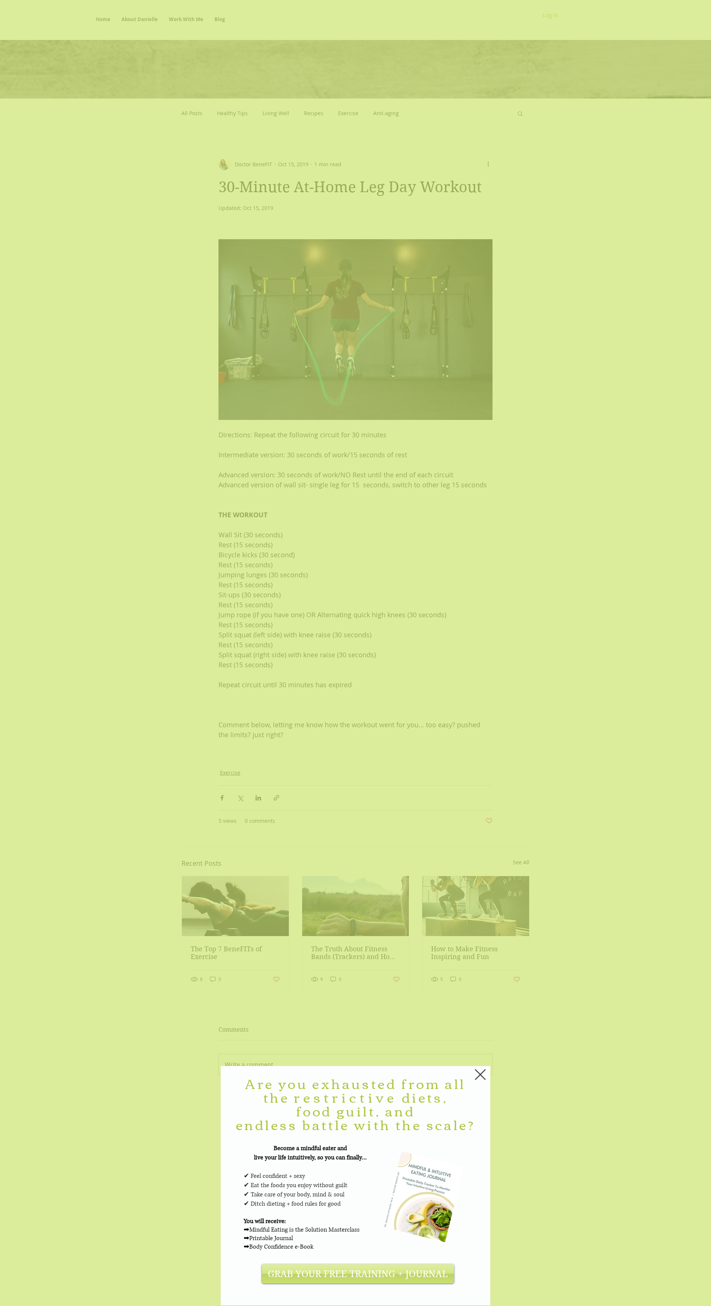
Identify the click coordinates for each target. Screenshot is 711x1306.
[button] (480, 1074)
